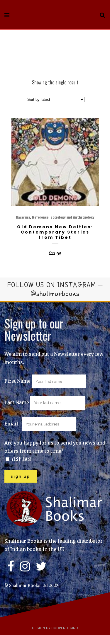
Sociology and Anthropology (72, 216)
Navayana (23, 216)
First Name (17, 381)
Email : (13, 424)
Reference (40, 216)
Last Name (16, 402)
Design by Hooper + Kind (55, 628)
